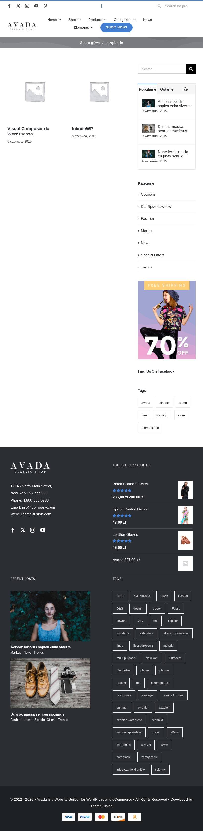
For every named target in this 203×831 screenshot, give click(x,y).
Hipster (173, 621)
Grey (140, 621)
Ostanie (166, 89)
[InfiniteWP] (99, 67)
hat (155, 621)
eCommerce (122, 799)
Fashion (147, 218)
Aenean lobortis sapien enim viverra (174, 103)
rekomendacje (160, 683)
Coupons (148, 194)
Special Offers (153, 255)
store (181, 415)
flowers (121, 621)
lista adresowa (143, 645)
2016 (120, 596)
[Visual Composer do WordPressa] (34, 67)
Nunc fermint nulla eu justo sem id (173, 154)
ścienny (160, 769)
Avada (42, 799)
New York (152, 658)
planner (164, 670)
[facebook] (9, 6)
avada (145, 403)
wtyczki (146, 745)
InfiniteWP (82, 128)
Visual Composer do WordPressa (28, 131)
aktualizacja (142, 596)
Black (164, 596)
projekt (121, 683)
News (146, 243)
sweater (143, 707)
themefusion (150, 427)
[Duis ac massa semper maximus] (148, 128)
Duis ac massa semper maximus (172, 128)
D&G (120, 608)
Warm (175, 732)
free (144, 415)
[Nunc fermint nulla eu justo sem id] (148, 153)
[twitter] (18, 6)
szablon (164, 707)
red (138, 683)
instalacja (123, 633)
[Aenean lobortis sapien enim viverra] (148, 103)
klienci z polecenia (176, 633)
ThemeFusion (101, 806)
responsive (124, 695)
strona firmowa (174, 695)
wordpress (124, 745)
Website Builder (67, 799)
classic (164, 403)
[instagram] (27, 6)
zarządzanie (149, 757)
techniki (157, 720)
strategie (147, 695)
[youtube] (36, 6)
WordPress (95, 799)
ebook (157, 608)
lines (120, 645)
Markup (147, 231)
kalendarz (146, 633)
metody (168, 645)
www (164, 745)
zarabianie (124, 757)
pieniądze (123, 670)
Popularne (147, 89)
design (138, 608)
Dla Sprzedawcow (156, 206)
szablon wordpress (129, 720)
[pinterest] (45, 6)
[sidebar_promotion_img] (167, 283)
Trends (146, 267)
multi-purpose (126, 658)
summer (122, 707)
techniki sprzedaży (129, 732)
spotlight (162, 415)
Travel (156, 732)
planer (144, 670)
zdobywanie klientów (131, 769)
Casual (183, 596)
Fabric (176, 608)
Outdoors (175, 658)
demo (183, 403)
